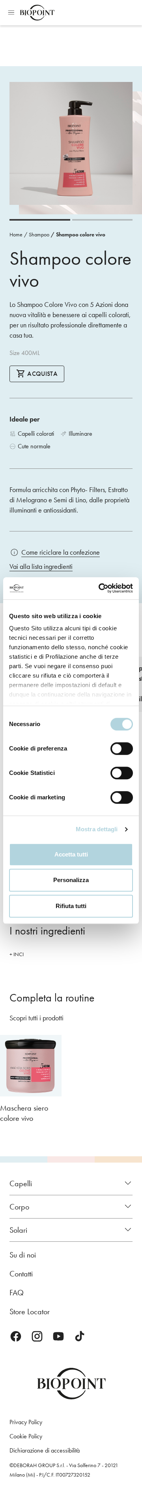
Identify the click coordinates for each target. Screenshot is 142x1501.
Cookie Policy (25, 1436)
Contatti (21, 1273)
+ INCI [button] (16, 954)
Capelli (20, 1183)
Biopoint (37, 12)
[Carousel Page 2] (102, 220)
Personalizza (71, 880)
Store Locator (29, 1311)
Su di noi (22, 1255)
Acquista (42, 373)
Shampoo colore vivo (80, 234)
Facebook (15, 1336)
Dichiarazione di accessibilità (44, 1450)
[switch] (121, 748)
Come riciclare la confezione (60, 552)
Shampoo (39, 234)
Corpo (19, 1206)
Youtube (58, 1336)
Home (15, 234)
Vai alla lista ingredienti (41, 566)
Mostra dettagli (97, 829)
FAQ (16, 1292)
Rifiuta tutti (71, 906)
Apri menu (11, 12)
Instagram (37, 1336)
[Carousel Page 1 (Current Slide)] (39, 220)
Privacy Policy (25, 1422)
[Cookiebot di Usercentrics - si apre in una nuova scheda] (100, 588)
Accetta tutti (71, 854)
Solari (18, 1230)
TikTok (79, 1336)
